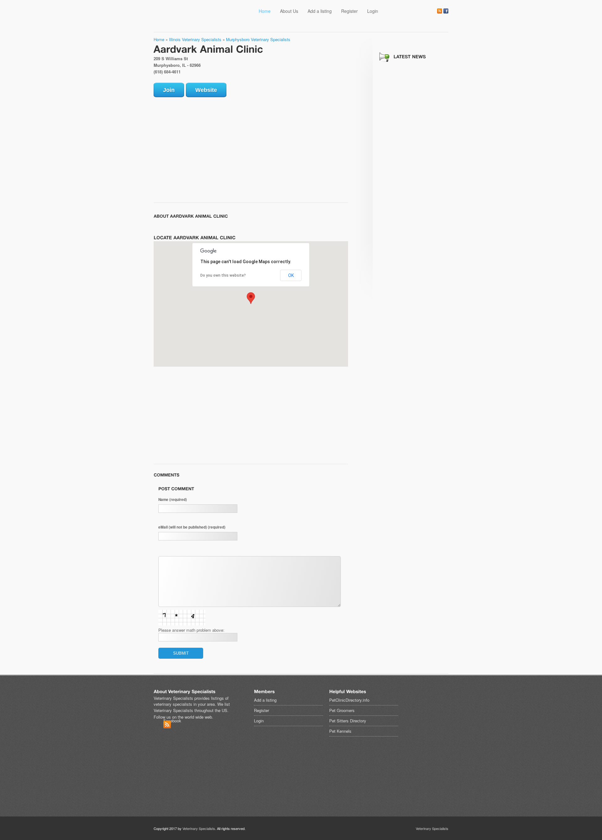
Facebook (445, 10)
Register (349, 11)
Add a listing (320, 11)
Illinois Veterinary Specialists (195, 39)
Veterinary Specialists (198, 828)
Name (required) (172, 499)
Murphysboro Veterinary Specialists (258, 39)
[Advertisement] (206, 147)
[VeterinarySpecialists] (212, 18)
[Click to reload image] (181, 617)
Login (372, 11)
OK (291, 275)
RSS (439, 10)
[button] (251, 298)
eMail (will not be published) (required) (191, 527)
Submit (181, 653)
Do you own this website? (223, 275)
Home (265, 11)
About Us (289, 11)
